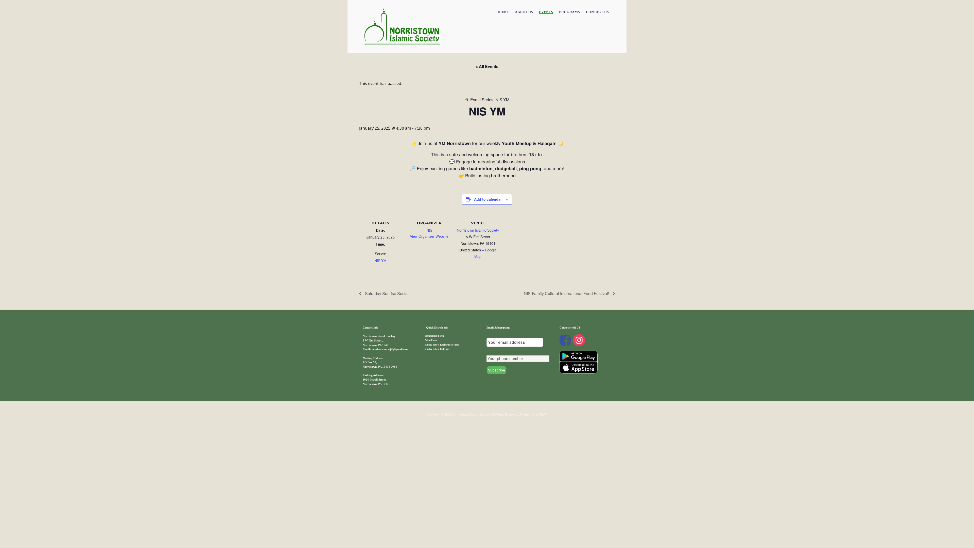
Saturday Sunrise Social (386, 293)
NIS (429, 230)
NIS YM (380, 260)
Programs (569, 12)
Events (546, 12)
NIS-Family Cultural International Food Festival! (567, 293)
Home (503, 12)
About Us (524, 12)
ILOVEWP (540, 414)
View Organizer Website (429, 236)
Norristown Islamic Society (478, 230)
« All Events (487, 66)
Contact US (597, 12)
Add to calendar (488, 199)
